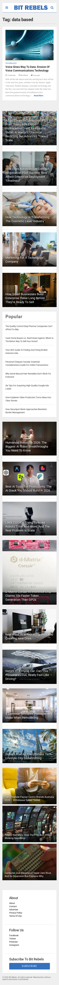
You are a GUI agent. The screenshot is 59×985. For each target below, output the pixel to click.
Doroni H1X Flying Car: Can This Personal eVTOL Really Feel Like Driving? (27, 675)
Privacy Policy (15, 913)
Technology (11, 63)
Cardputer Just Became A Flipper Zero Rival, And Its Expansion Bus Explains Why (28, 875)
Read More (38, 95)
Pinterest (13, 942)
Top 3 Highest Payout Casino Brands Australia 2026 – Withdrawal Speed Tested (29, 799)
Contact (13, 906)
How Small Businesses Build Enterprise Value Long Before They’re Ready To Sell (25, 298)
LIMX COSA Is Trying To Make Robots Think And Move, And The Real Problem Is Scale (27, 526)
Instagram (14, 945)
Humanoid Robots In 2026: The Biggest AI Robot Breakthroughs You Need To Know (26, 446)
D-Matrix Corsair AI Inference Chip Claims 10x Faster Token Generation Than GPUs (28, 595)
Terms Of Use (15, 916)
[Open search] (54, 6)
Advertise (13, 909)
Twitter (12, 938)
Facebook (13, 935)
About (12, 903)
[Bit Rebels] (29, 10)
